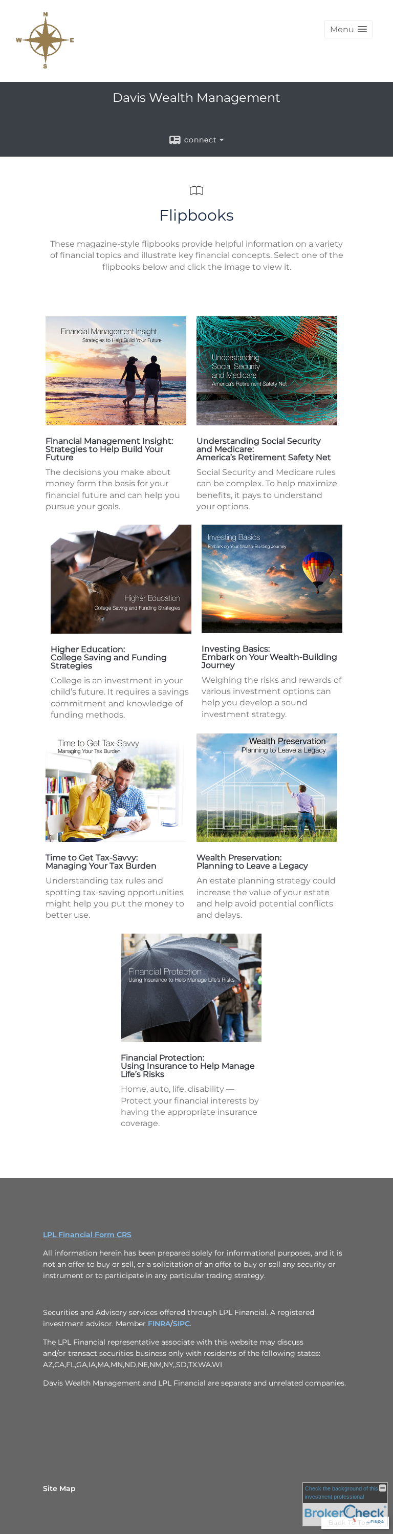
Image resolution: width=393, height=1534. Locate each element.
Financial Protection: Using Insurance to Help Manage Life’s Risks (188, 1066)
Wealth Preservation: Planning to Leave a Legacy (252, 862)
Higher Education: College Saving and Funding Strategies (109, 657)
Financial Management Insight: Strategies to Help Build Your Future (109, 449)
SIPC (181, 1323)
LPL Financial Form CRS (87, 1234)
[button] (348, 29)
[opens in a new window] (116, 422)
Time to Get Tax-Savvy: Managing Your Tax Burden (101, 862)
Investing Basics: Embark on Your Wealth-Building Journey (269, 657)
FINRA (159, 1323)
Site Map (59, 1488)
